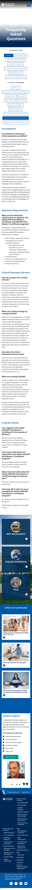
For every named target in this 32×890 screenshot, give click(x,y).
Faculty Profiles (8, 857)
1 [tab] (12, 785)
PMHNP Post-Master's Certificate (16, 122)
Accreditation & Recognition (22, 842)
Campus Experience (15, 64)
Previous (24, 784)
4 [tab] (20, 785)
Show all (15, 87)
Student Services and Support (9, 853)
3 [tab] (17, 785)
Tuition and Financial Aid (21, 847)
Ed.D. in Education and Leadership (15, 92)
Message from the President (9, 849)
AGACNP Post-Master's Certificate (15, 118)
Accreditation (21, 55)
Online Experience (8, 846)
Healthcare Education (7, 838)
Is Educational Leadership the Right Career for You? (15, 633)
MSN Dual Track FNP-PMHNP (22, 819)
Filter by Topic (16, 50)
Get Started (20, 857)
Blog (18, 852)
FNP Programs (22, 805)
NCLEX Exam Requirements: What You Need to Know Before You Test (15, 691)
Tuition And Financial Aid (16, 77)
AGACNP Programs (21, 808)
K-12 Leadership (9, 835)
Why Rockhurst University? (22, 831)
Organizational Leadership (8, 842)
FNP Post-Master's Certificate (15, 113)
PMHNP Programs (23, 812)
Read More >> (4, 637)
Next (27, 784)
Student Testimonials (7, 860)
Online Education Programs (8, 829)
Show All (9, 55)
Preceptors (20, 862)
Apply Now (20, 860)
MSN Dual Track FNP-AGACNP (22, 815)
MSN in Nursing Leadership (22, 823)
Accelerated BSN (23, 803)
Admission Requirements (15, 59)
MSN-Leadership (15, 109)
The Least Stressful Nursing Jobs (14, 662)
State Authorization (22, 838)
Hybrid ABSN (11, 96)
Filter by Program (16, 83)
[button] (10, 757)
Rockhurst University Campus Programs (22, 866)
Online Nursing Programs (21, 799)
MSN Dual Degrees (15, 105)
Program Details (15, 73)
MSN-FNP (22, 96)
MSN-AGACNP (10, 100)
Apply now (25, 792)
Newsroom (21, 855)
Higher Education (9, 832)
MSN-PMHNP (22, 100)
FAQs (18, 829)
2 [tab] (15, 785)
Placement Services (22, 850)
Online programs (13, 792)
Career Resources (23, 835)
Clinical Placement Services (15, 68)
